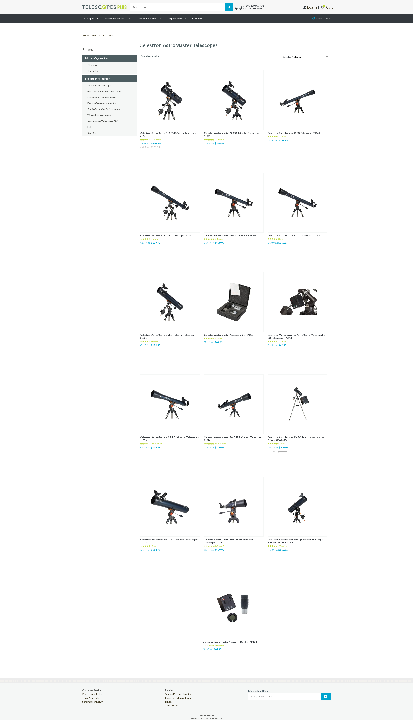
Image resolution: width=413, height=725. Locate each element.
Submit (326, 696)
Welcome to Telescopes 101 (101, 85)
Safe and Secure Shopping (178, 694)
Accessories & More (147, 18)
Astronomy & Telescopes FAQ (102, 121)
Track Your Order (91, 697)
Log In (312, 7)
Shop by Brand (174, 18)
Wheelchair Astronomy (99, 115)
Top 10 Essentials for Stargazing (103, 109)
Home (84, 35)
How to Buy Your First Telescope (104, 91)
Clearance (197, 18)
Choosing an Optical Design (101, 97)
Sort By (287, 56)
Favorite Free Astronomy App (102, 103)
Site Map (91, 133)
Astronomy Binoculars (115, 18)
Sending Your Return (92, 701)
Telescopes (88, 18)
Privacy (168, 701)
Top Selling (93, 71)
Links (90, 127)
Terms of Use (172, 705)
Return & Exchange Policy (178, 697)
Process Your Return (92, 694)
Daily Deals (323, 18)
